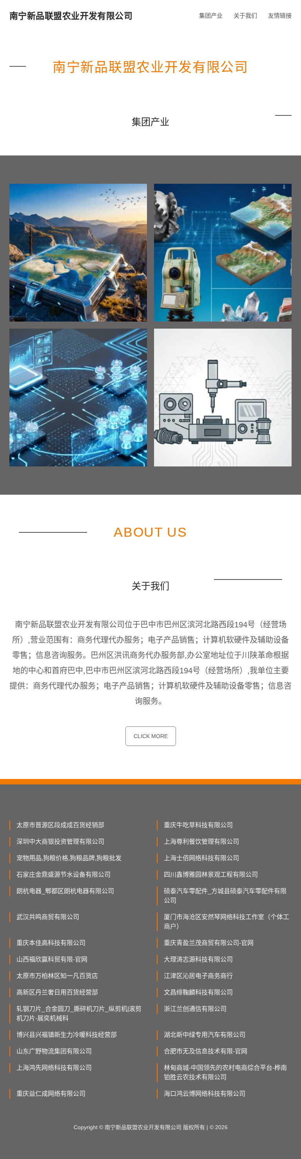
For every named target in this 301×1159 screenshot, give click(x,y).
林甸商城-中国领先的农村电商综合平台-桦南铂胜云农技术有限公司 (225, 1072)
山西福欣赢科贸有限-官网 (51, 959)
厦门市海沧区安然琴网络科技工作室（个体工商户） (226, 922)
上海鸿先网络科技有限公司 (54, 1067)
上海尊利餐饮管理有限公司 (201, 841)
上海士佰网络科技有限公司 (201, 858)
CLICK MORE (151, 736)
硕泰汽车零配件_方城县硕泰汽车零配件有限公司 (225, 896)
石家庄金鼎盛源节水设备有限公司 (63, 874)
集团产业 (211, 15)
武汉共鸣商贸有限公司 (47, 917)
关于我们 (245, 15)
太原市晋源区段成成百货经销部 (60, 825)
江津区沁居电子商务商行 (198, 976)
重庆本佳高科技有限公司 (50, 943)
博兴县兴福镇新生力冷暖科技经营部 (66, 1034)
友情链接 (280, 15)
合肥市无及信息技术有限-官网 (205, 1051)
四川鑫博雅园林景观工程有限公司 (211, 874)
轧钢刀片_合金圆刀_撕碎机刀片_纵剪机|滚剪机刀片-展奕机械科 (78, 1013)
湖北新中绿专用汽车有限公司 (204, 1034)
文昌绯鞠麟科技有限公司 (198, 992)
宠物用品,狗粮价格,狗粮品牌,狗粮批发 (68, 858)
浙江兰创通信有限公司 (195, 1008)
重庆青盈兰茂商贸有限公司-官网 (209, 943)
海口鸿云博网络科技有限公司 (204, 1093)
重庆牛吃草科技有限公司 (198, 825)
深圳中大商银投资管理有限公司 (60, 841)
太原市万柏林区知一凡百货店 (57, 976)
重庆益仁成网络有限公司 (50, 1093)
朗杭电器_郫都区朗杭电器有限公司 (65, 891)
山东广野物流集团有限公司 (54, 1051)
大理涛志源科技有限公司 (198, 959)
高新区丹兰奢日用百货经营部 (57, 992)
